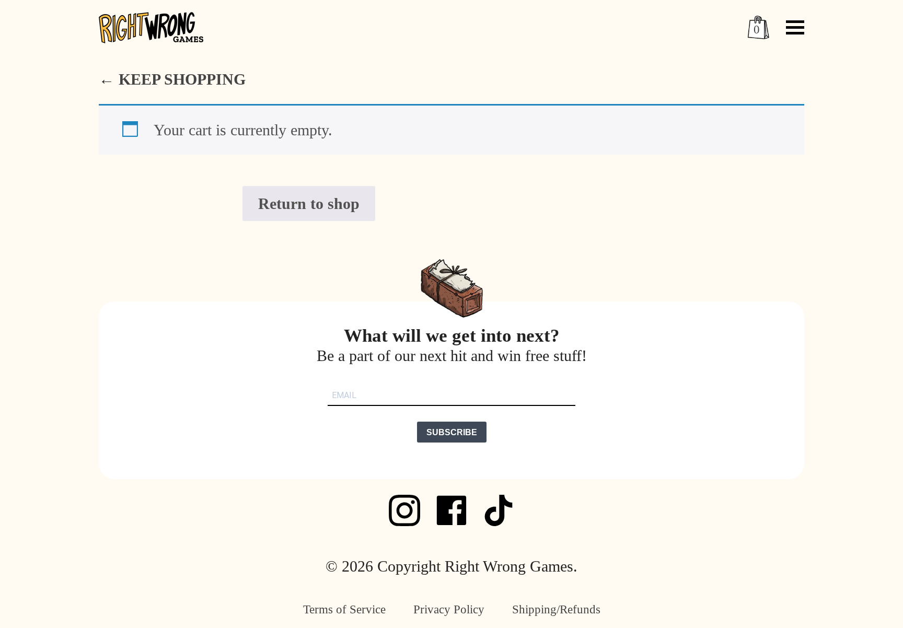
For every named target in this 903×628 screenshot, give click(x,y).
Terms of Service (344, 609)
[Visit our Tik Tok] (498, 510)
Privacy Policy (448, 609)
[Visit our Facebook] (451, 510)
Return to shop (309, 203)
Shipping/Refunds (556, 609)
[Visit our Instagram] (404, 510)
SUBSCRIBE (451, 432)
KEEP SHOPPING (182, 79)
